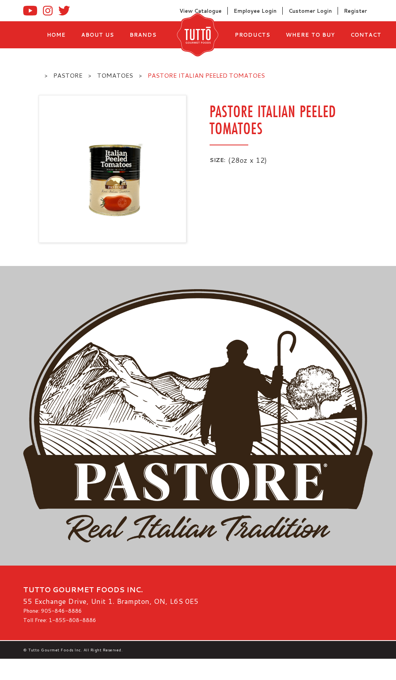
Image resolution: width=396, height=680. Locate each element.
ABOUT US (97, 34)
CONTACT (365, 34)
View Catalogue (200, 10)
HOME (56, 34)
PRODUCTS (252, 34)
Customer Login (310, 10)
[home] (195, 34)
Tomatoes (115, 75)
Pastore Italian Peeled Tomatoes (206, 75)
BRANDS (143, 34)
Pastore (67, 75)
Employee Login (255, 10)
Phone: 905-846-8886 (52, 611)
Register (355, 10)
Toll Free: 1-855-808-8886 (59, 620)
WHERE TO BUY (310, 34)
